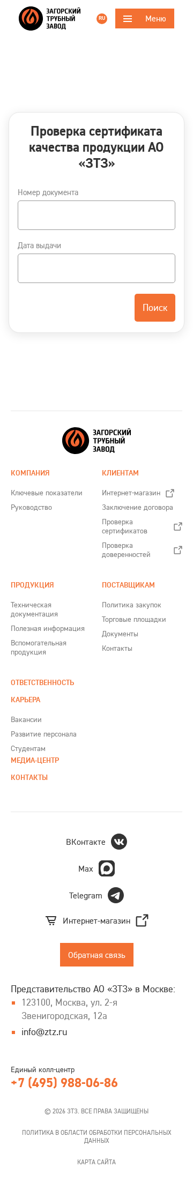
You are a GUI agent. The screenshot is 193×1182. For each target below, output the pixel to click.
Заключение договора (137, 507)
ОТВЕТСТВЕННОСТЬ (42, 682)
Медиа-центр (35, 760)
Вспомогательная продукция (38, 647)
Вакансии (26, 719)
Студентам (28, 748)
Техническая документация (34, 609)
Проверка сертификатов (124, 526)
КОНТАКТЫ (29, 777)
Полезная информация (48, 628)
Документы (120, 633)
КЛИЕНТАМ (120, 473)
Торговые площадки (134, 619)
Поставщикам (128, 585)
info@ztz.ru (44, 1032)
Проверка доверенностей (126, 549)
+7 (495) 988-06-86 (64, 1082)
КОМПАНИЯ (30, 473)
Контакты (117, 648)
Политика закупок (131, 604)
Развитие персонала (44, 734)
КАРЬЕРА (25, 699)
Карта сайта (96, 1162)
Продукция (32, 585)
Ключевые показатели (47, 492)
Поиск (155, 308)
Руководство (31, 507)
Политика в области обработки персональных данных (97, 1136)
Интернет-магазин (131, 492)
